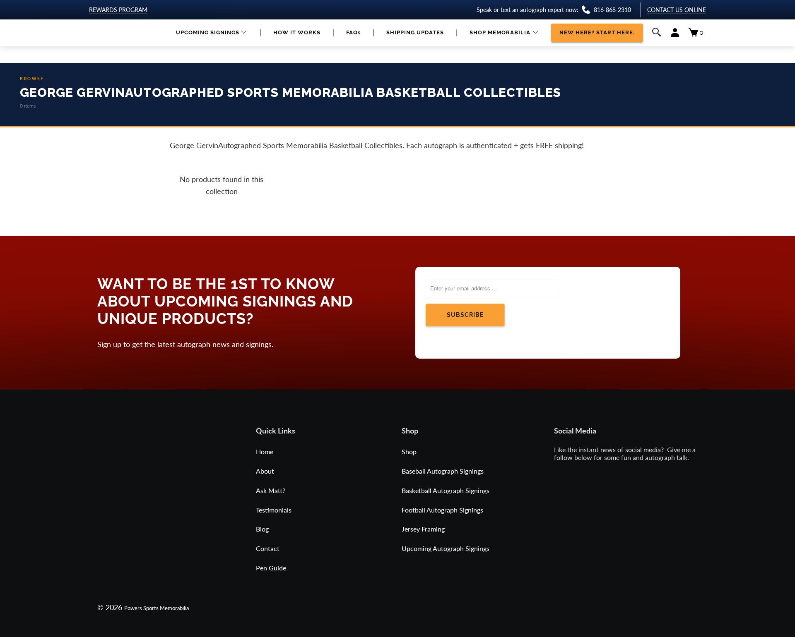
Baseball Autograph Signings (443, 471)
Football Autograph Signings (442, 510)
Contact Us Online (676, 9)
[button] (212, 32)
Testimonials (274, 510)
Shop (409, 451)
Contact (267, 548)
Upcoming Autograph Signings (445, 548)
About (265, 471)
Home (264, 451)
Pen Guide (271, 568)
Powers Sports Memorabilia (156, 608)
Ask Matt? (270, 490)
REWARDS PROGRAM (118, 9)
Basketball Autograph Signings (445, 490)
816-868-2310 (612, 9)
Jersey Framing (423, 529)
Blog (262, 529)
